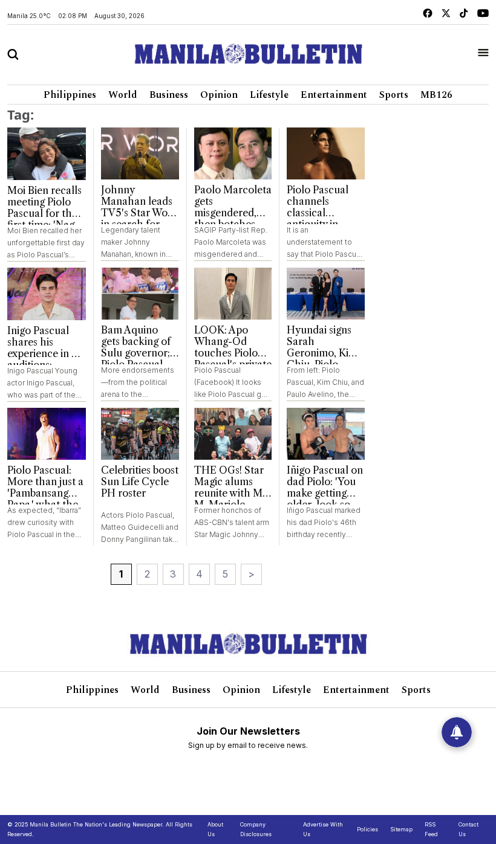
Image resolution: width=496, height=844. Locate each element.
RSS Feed (431, 829)
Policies (367, 829)
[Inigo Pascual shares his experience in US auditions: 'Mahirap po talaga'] (46, 294)
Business (168, 95)
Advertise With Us (323, 829)
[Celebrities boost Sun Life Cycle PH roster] (140, 434)
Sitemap (401, 829)
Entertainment (334, 95)
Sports (393, 95)
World (122, 95)
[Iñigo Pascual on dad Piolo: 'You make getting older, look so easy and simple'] (326, 434)
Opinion (219, 95)
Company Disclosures (256, 829)
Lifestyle (269, 95)
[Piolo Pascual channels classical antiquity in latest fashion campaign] (326, 153)
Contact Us (468, 829)
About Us (215, 829)
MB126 (436, 95)
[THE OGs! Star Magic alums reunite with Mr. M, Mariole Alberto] (233, 434)
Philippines (70, 95)
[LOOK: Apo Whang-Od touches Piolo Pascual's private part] (233, 294)
